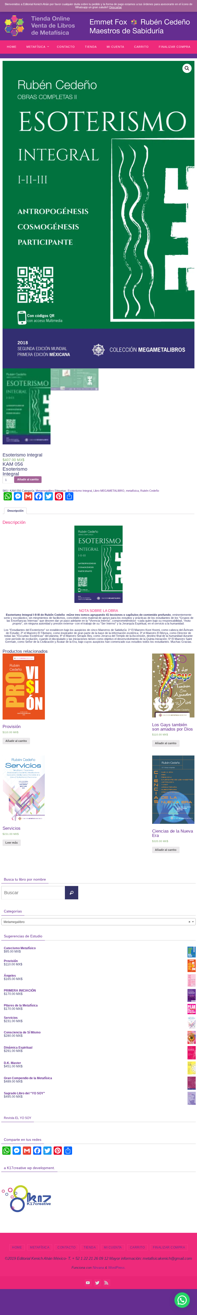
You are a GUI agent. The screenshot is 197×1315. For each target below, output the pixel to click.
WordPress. (117, 1268)
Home (17, 1247)
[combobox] (98, 921)
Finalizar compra (169, 1247)
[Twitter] (97, 1282)
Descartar (115, 7)
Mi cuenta (113, 1247)
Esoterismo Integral (80, 490)
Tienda (90, 1247)
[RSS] (106, 1282)
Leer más (11, 842)
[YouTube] (88, 1282)
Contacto (66, 1247)
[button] (182, 1300)
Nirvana (98, 1268)
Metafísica (39, 1247)
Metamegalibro (45, 490)
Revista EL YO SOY (17, 1118)
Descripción (15, 510)
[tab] (15, 511)
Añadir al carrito (28, 479)
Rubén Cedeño (149, 490)
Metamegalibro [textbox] (97, 922)
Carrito (137, 1247)
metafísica (132, 490)
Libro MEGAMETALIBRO (108, 490)
